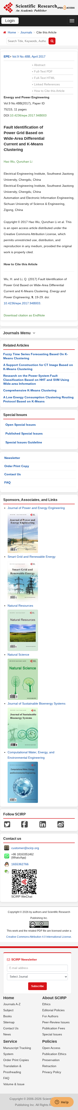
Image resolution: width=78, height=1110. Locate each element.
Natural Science (18, 654)
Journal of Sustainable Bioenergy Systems (36, 703)
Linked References (46, 84)
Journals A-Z (12, 1004)
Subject (8, 1010)
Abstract (38, 65)
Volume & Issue (13, 1084)
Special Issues (52, 1034)
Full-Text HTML (43, 78)
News (7, 1034)
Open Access (51, 1048)
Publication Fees (53, 1028)
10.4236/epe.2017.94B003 (28, 115)
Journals (26, 32)
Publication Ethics (54, 1054)
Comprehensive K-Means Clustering (30, 390)
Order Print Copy (16, 466)
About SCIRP (54, 998)
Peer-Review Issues (56, 1022)
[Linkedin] (42, 824)
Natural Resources (20, 605)
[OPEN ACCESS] (66, 7)
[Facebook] (24, 824)
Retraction (49, 1066)
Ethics (46, 1004)
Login (10, 21)
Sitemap (9, 1022)
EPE (7, 56)
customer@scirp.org (25, 848)
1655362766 (20, 864)
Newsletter (12, 458)
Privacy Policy (51, 1072)
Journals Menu (18, 333)
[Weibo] (60, 824)
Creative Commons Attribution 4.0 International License (38, 936)
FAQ (7, 482)
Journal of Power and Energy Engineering (36, 508)
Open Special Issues (20, 424)
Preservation (51, 1060)
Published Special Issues (24, 433)
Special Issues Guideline (23, 442)
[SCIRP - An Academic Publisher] (30, 7)
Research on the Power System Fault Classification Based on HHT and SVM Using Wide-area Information (36, 379)
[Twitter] (7, 824)
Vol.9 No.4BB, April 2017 (29, 56)
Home (12, 32)
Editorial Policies (53, 1010)
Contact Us (12, 474)
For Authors (50, 1016)
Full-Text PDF (42, 71)
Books (7, 1016)
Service (10, 1041)
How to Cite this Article (48, 91)
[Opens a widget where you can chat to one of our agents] (62, 1102)
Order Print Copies (16, 1060)
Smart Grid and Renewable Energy (31, 556)
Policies (49, 1041)
